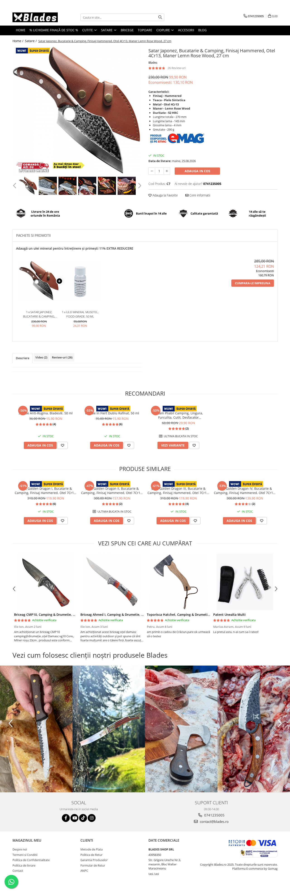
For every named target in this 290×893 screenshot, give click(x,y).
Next (139, 185)
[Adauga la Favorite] (62, 445)
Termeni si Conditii (24, 855)
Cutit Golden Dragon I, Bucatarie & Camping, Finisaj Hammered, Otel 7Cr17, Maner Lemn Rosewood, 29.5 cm (46, 490)
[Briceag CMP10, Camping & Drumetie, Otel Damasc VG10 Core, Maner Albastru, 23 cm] (45, 582)
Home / (18, 41)
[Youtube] (74, 818)
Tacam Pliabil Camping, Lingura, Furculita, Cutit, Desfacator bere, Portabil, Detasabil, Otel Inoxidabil (178, 415)
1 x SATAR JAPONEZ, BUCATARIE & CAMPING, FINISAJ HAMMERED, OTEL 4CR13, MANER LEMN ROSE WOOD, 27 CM (39, 314)
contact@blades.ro (214, 821)
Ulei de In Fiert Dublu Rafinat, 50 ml (112, 413)
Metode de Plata (91, 849)
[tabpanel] (77, 111)
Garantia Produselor (94, 860)
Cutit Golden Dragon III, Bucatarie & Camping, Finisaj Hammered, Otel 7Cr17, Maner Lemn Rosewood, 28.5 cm (178, 490)
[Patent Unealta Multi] (245, 582)
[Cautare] (160, 17)
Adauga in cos (197, 171)
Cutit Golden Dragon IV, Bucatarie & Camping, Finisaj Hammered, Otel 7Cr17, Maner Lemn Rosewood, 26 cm (245, 490)
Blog (202, 30)
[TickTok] (83, 818)
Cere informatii (199, 195)
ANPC (84, 871)
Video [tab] (41, 357)
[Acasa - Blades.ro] (35, 17)
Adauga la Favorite (165, 195)
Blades (152, 62)
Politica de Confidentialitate (31, 860)
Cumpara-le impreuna (252, 283)
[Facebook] (66, 818)
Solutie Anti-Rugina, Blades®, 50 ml (46, 413)
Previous (15, 185)
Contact (17, 871)
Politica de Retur (91, 855)
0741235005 (214, 815)
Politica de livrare (23, 865)
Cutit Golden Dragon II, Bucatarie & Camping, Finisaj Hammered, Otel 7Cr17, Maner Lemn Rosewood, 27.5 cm (112, 490)
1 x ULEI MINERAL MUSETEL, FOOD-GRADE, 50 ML (80, 314)
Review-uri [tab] (62, 357)
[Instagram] (92, 818)
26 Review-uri (177, 68)
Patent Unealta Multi (229, 614)
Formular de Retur (92, 865)
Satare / (31, 41)
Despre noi (19, 849)
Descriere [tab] (22, 358)
